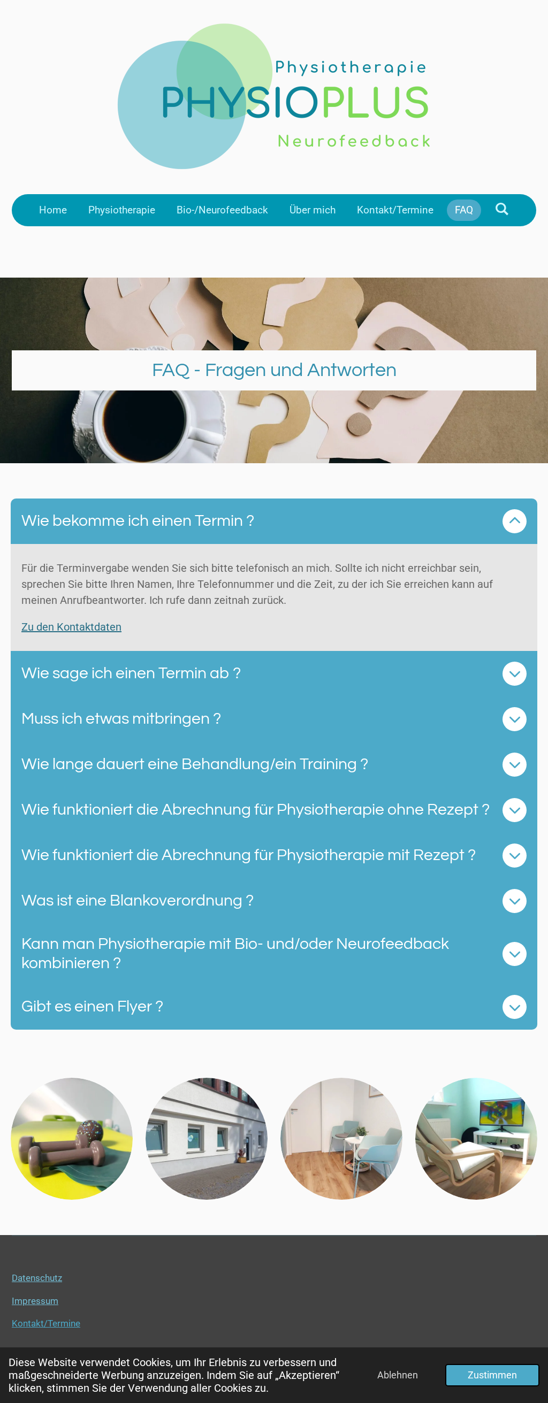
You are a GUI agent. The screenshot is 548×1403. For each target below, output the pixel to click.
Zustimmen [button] (492, 1375)
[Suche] (501, 209)
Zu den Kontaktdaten (71, 626)
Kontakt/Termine (46, 1323)
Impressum (35, 1300)
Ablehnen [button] (397, 1375)
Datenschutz (37, 1277)
